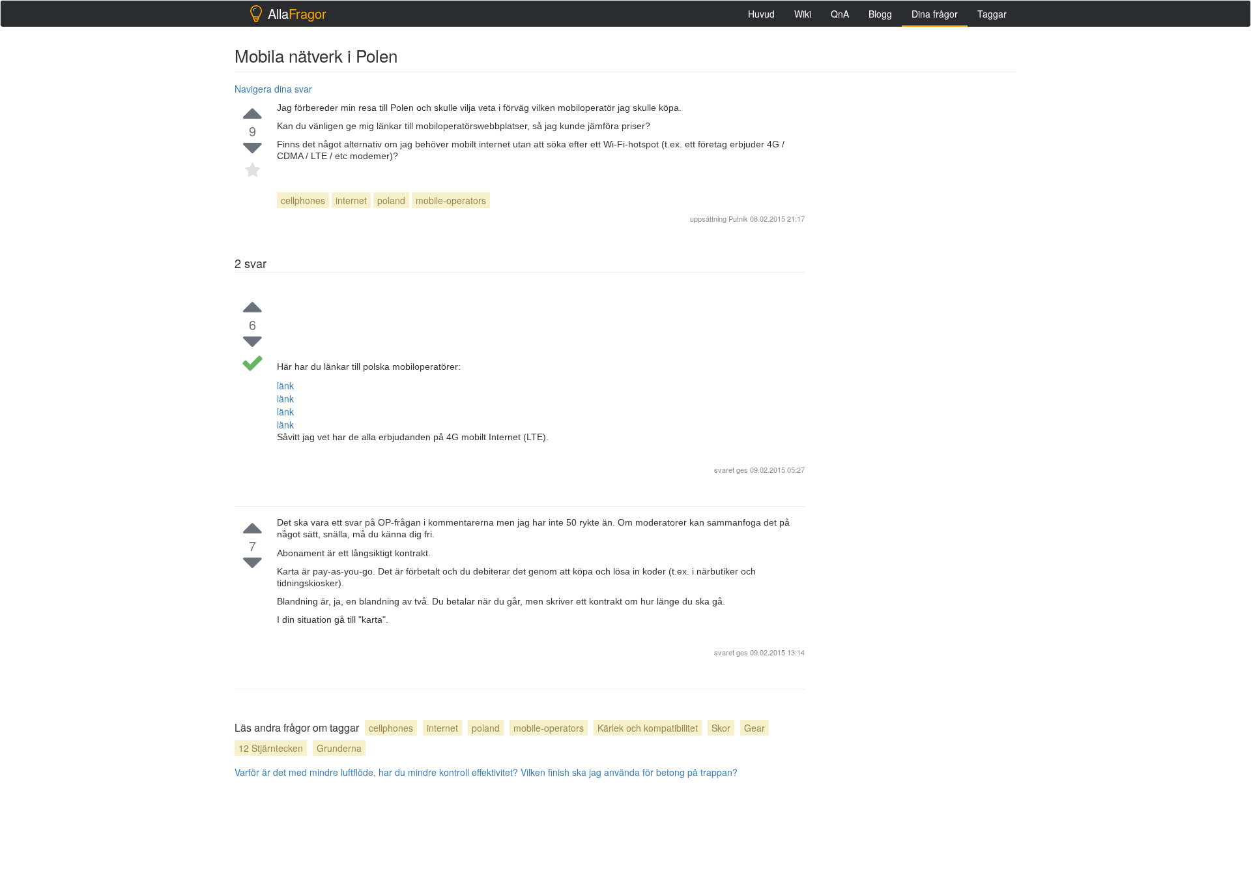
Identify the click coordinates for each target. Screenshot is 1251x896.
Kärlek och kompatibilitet (647, 727)
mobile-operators (451, 200)
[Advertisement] (918, 274)
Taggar (992, 13)
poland (391, 200)
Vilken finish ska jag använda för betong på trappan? (629, 772)
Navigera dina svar (273, 88)
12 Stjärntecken (270, 747)
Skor (721, 727)
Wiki (802, 13)
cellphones (303, 200)
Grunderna (339, 747)
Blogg (880, 13)
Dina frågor (935, 13)
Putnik (738, 218)
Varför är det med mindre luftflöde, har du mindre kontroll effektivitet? (376, 772)
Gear (754, 727)
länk (285, 385)
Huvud (761, 13)
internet (351, 200)
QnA (840, 13)
